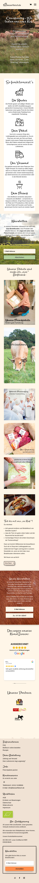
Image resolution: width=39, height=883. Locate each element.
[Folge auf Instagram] (24, 878)
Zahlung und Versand (10, 758)
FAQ (4, 745)
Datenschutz (7, 803)
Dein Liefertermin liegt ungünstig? (14, 761)
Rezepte (5, 750)
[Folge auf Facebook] (19, 878)
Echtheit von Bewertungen (11, 800)
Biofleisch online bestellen (11, 748)
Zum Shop (8, 563)
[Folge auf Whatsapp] (4, 782)
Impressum (6, 808)
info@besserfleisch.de (16, 788)
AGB (4, 798)
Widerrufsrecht (8, 805)
